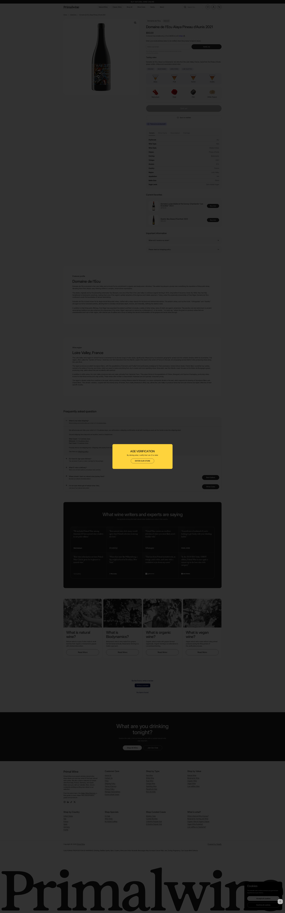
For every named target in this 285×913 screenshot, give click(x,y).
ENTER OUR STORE (142, 461)
